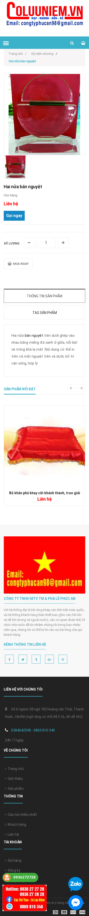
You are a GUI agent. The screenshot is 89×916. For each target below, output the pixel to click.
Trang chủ (17, 54)
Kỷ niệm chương (42, 54)
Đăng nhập (15, 880)
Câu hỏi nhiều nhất (21, 815)
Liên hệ (12, 834)
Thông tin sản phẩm (44, 296)
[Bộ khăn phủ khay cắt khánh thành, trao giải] (44, 446)
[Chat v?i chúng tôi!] (75, 902)
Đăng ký (13, 870)
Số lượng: (12, 243)
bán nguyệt (34, 335)
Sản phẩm (15, 789)
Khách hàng (16, 824)
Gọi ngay (14, 215)
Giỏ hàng (13, 860)
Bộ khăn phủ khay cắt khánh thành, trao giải (44, 493)
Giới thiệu (14, 779)
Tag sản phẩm (44, 313)
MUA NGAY (20, 264)
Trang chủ (15, 769)
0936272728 (24, 877)
